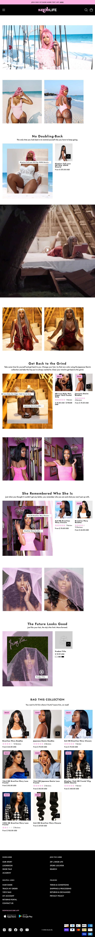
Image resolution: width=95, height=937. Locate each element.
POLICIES (53, 880)
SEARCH (53, 869)
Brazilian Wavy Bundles (81, 521)
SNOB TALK (7, 869)
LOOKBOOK (7, 865)
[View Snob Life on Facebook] (16, 930)
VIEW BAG (6, 892)
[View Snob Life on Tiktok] (10, 930)
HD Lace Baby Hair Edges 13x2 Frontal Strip (63, 395)
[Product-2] (34, 401)
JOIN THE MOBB (56, 857)
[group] (47, 2)
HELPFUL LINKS (8, 880)
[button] (86, 10)
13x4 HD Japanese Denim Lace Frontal (46, 782)
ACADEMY (6, 873)
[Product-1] (35, 157)
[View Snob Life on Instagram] (4, 930)
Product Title (60, 651)
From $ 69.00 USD (40, 826)
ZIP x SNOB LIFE (56, 862)
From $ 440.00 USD (71, 789)
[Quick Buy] (68, 156)
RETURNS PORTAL (9, 899)
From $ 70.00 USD (82, 403)
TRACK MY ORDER (10, 888)
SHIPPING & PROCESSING (60, 888)
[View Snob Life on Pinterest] (21, 930)
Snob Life (49, 930)
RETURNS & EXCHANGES (60, 892)
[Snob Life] (47, 9)
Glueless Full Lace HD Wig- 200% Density (63, 165)
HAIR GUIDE (7, 885)
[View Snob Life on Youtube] (27, 930)
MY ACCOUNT (8, 896)
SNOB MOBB (7, 857)
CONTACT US (7, 903)
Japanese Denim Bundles (82, 394)
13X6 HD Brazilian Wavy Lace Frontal (15, 824)
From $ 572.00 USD (62, 169)
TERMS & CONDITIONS (59, 885)
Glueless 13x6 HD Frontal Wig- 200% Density (77, 782)
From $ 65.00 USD (82, 530)
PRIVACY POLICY (57, 896)
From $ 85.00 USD (9, 785)
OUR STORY (7, 862)
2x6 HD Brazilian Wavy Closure (47, 823)
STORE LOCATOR (57, 865)
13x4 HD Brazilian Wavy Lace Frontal (15, 782)
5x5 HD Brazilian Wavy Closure (62, 521)
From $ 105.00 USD (9, 830)
